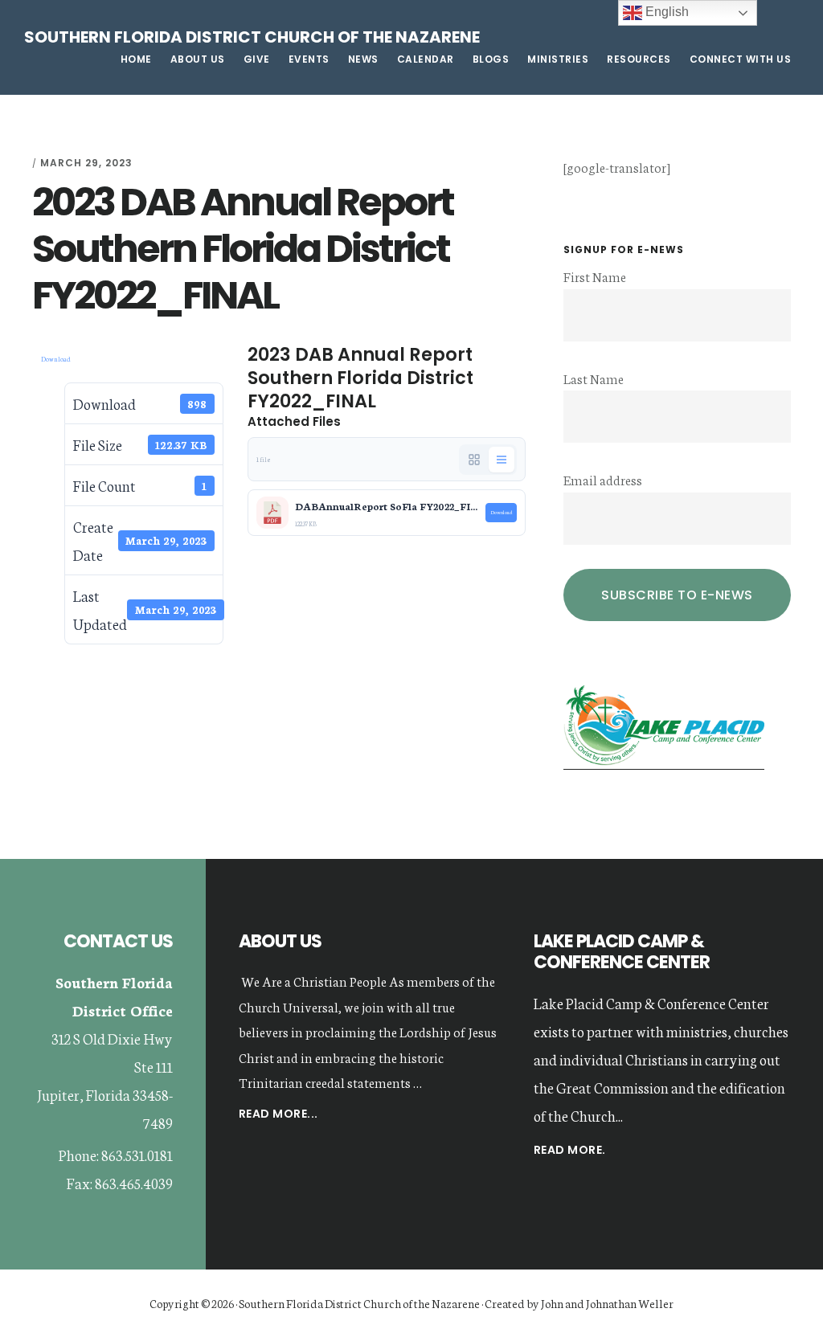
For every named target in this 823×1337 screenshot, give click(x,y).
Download (56, 358)
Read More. (570, 1150)
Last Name (593, 378)
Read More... (278, 1115)
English (665, 11)
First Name (594, 276)
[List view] (501, 459)
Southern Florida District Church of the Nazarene (252, 37)
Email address (602, 479)
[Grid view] (474, 459)
